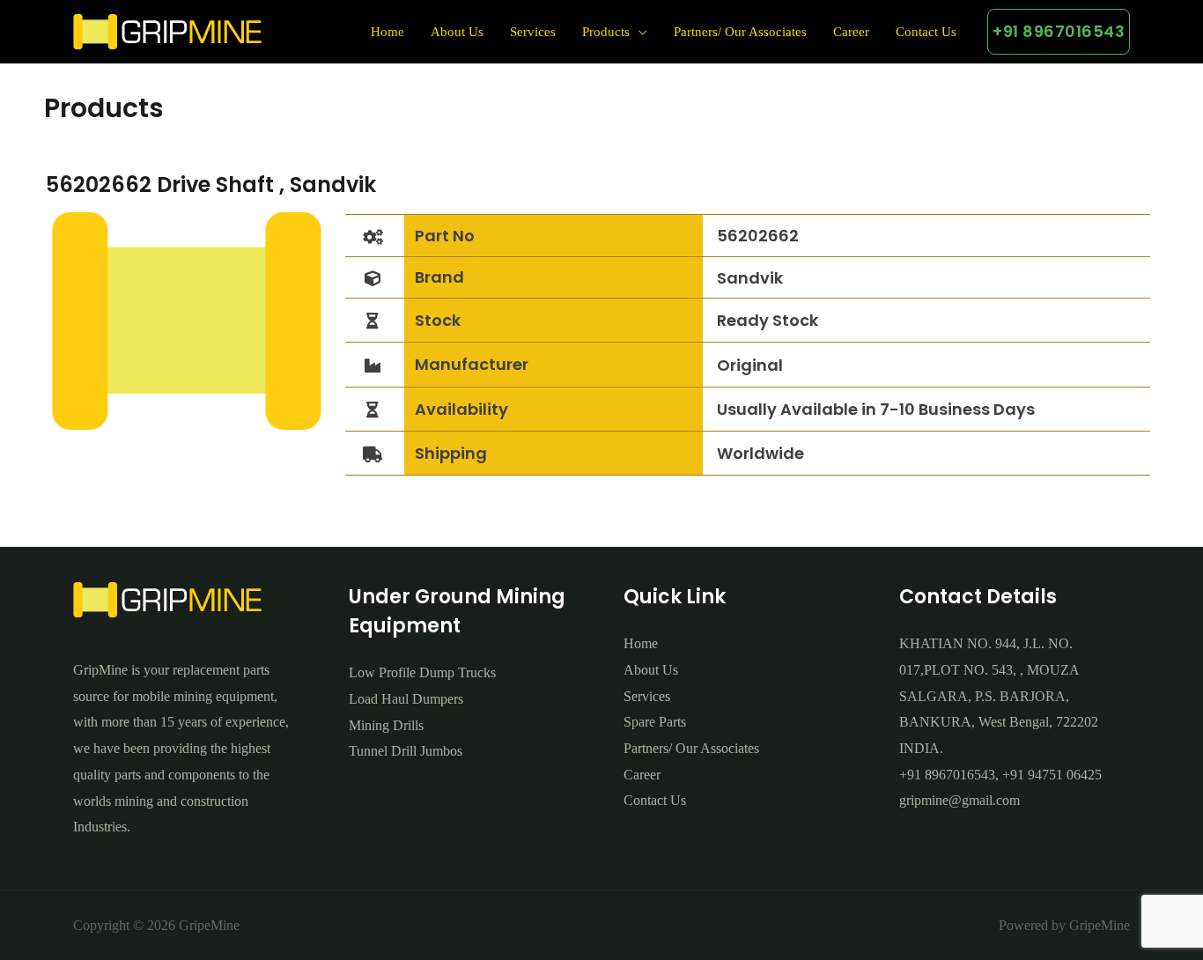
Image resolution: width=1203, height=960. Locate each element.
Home (387, 32)
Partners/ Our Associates (740, 32)
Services (533, 32)
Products (606, 32)
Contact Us (926, 32)
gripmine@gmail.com (959, 800)
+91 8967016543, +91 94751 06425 (1000, 774)
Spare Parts (655, 721)
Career (851, 32)
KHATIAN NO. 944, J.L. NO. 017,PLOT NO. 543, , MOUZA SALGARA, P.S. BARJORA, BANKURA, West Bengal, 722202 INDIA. (998, 696)
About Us (457, 32)
